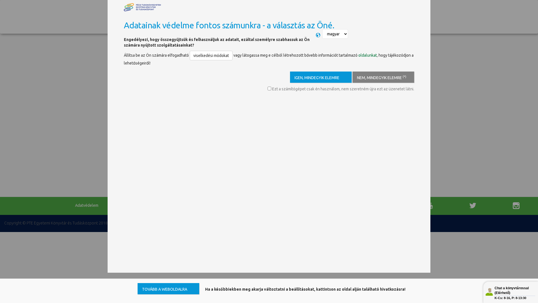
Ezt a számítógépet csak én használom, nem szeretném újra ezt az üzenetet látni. (342, 89)
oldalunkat (367, 55)
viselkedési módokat (211, 55)
